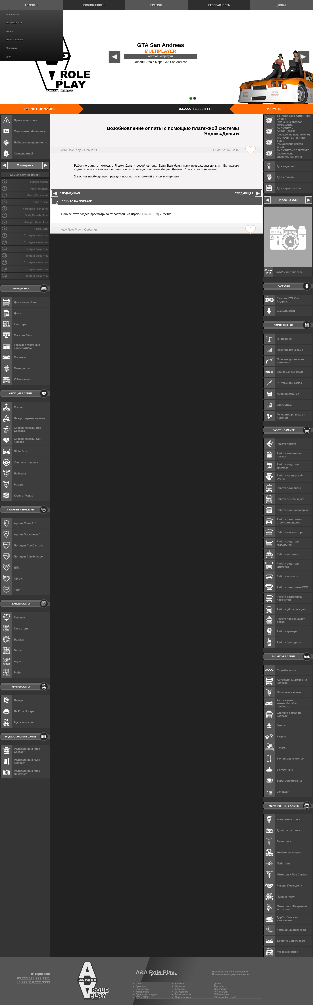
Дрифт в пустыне (288, 830)
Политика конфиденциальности (230, 974)
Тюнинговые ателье (290, 758)
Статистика (11, 48)
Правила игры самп (290, 349)
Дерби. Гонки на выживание (287, 919)
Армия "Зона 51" (25, 523)
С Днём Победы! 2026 (289, 271)
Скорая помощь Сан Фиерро (27, 440)
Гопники (19, 617)
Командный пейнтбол (291, 929)
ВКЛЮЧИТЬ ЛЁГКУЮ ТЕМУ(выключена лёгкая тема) (291, 142)
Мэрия (18, 407)
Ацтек (18, 661)
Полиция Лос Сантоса (28, 545)
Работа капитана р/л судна (290, 477)
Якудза (18, 700)
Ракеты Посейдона (289, 885)
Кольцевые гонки (288, 819)
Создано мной (23, 153)
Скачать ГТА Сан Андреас (288, 300)
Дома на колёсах (25, 302)
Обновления (12, 14)
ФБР (17, 589)
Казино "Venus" (24, 495)
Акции (9, 31)
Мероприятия (183, 997)
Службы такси (286, 670)
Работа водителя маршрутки (288, 543)
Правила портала (25, 120)
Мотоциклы (22, 368)
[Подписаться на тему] (250, 150)
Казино (281, 736)
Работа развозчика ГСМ (292, 587)
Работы (179, 983)
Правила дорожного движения (290, 361)
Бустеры (219, 986)
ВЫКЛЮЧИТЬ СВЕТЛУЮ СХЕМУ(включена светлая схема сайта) (293, 120)
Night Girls (21, 451)
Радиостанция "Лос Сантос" (27, 750)
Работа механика (288, 554)
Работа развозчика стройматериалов (289, 521)
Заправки (283, 791)
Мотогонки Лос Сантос (292, 874)
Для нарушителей (289, 188)
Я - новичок (284, 338)
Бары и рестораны (289, 780)
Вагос (18, 650)
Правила (156, 5)
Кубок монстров (287, 951)
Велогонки (284, 841)
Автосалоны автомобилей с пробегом (287, 703)
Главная (31, 5)
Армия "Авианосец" (27, 534)
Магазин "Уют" (23, 335)
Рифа (17, 672)
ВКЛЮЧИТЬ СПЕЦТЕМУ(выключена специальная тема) (293, 153)
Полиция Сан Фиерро (28, 556)
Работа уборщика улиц (292, 609)
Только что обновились (30, 131)
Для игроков (285, 177)
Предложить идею (146, 994)
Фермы (282, 747)
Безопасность (219, 5)
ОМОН (18, 578)
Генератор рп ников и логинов (291, 416)
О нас (139, 983)
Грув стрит (21, 628)
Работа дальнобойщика (292, 510)
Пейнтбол (283, 863)
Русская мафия (24, 722)
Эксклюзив (220, 989)
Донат (9, 56)
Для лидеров (286, 166)
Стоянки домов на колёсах (289, 714)
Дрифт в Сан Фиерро (291, 940)
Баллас (19, 639)
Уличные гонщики (26, 462)
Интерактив (142, 991)
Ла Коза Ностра (24, 711)
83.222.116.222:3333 (33, 982)
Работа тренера (287, 631)
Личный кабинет (14, 40)
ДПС (17, 567)
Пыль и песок (286, 896)
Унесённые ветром (289, 852)
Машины (20, 357)
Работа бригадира (289, 642)
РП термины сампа (289, 382)
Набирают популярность (30, 142)
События (90, 150)
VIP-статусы (221, 991)
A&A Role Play (71, 150)
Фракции (180, 986)
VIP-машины (22, 379)
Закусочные (285, 769)
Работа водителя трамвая (288, 466)
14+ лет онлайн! (39, 109)
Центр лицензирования (29, 418)
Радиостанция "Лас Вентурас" (27, 772)
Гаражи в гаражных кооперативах (27, 346)
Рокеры (19, 484)
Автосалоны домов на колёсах (292, 681)
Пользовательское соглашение (230, 971)
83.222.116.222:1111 (195, 109)
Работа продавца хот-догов (291, 620)
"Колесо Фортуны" (225, 997)
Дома (17, 313)
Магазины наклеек (289, 692)
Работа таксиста (287, 576)
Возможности (93, 5)
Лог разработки (14, 23)
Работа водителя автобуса (288, 565)
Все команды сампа (290, 371)
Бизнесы (180, 989)
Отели (281, 725)
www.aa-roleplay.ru (160, 56)
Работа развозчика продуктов (289, 598)
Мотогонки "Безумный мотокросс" (292, 908)
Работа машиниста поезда (289, 455)
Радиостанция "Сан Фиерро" (27, 761)
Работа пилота (286, 443)
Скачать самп (286, 310)
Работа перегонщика (290, 499)
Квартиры (20, 324)
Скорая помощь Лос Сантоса (27, 429)
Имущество (181, 991)
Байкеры (20, 473)
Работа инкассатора (290, 532)
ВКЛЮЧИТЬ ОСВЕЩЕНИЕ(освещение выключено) (293, 131)
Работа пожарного (289, 487)
